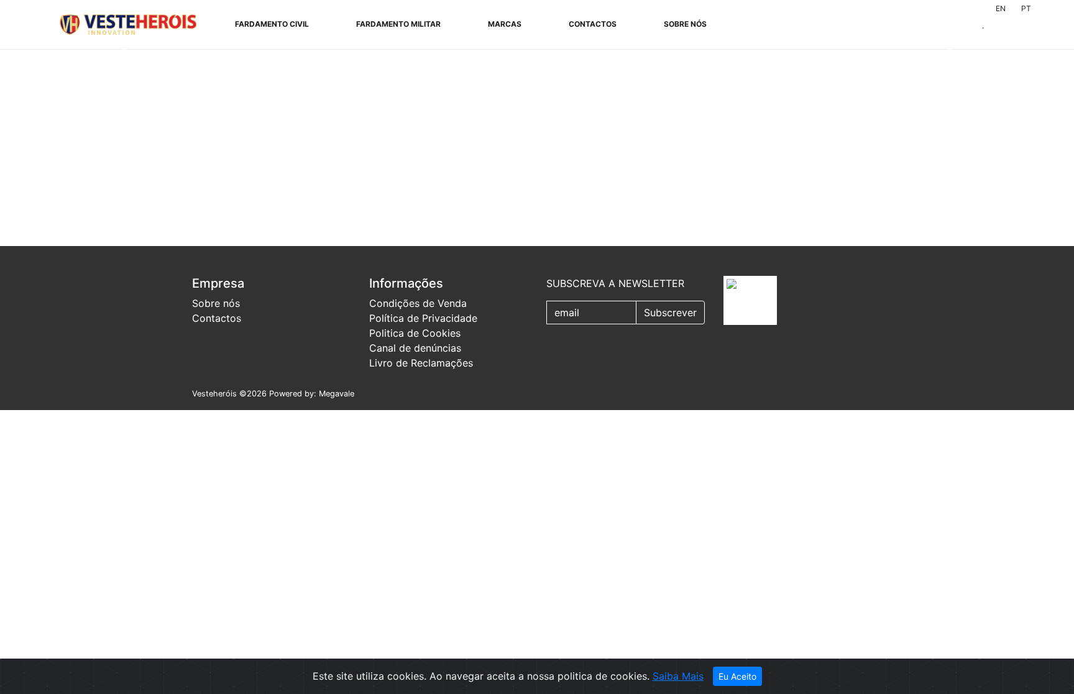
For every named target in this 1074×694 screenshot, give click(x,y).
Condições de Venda (418, 303)
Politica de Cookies (415, 333)
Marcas (504, 24)
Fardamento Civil (272, 24)
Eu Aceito (737, 676)
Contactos (593, 24)
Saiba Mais (678, 676)
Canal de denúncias (415, 348)
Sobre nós (685, 24)
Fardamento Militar (398, 24)
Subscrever (670, 312)
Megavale (336, 393)
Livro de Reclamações (421, 363)
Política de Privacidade (423, 318)
